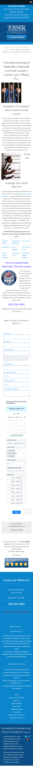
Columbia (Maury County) (11, 762)
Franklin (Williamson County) (12, 739)
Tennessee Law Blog (16, 709)
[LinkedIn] (27, 739)
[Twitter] (26, 736)
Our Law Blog (16, 712)
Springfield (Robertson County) (12, 746)
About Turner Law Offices (16, 697)
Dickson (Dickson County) (11, 759)
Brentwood (6, 748)
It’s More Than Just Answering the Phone (16, 669)
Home (5, 47)
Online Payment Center (16, 718)
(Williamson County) (16, 748)
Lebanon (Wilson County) (10, 741)
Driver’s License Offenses (5, 255)
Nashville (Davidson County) (11, 736)
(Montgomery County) (17, 755)
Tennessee (26, 732)
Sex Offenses (6, 247)
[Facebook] (29, 736)
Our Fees (16, 700)
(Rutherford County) (18, 752)
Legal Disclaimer (17, 703)
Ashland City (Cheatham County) (13, 757)
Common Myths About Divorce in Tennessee (16, 672)
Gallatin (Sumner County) (10, 744)
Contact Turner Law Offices (16, 715)
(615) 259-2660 (18, 37)
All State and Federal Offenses (26, 255)
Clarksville (6, 755)
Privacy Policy (16, 706)
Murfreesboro (7, 752)
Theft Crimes (26, 241)
